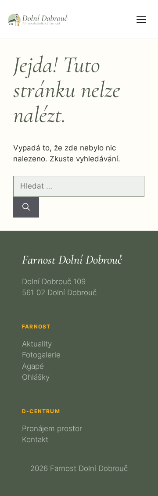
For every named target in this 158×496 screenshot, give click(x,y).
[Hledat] (26, 207)
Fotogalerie (41, 354)
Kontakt (35, 439)
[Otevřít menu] (141, 19)
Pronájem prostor (52, 428)
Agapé (33, 366)
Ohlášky (36, 377)
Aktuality (37, 343)
